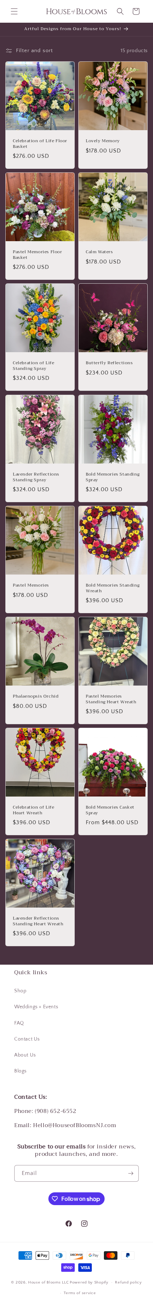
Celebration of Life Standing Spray (33, 365)
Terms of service (80, 1293)
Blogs (20, 1071)
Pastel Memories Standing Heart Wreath (111, 699)
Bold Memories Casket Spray (110, 810)
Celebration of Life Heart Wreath (33, 810)
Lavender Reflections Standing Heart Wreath (38, 921)
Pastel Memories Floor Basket (37, 254)
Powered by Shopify (89, 1282)
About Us (25, 1055)
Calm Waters (99, 252)
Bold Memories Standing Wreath (112, 588)
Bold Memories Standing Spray (112, 477)
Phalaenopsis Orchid (35, 696)
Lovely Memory (103, 141)
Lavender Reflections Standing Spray (36, 477)
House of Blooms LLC (48, 1282)
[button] (14, 11)
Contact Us (27, 1039)
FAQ (19, 1023)
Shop (20, 991)
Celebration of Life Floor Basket (40, 143)
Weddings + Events (36, 1007)
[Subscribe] (130, 1173)
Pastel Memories (31, 585)
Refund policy (128, 1282)
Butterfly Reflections (109, 363)
